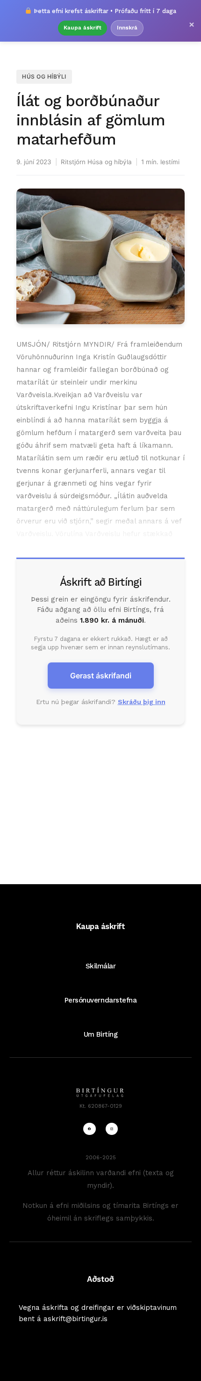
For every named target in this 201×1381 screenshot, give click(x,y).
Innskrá (127, 27)
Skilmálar (101, 966)
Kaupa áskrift (82, 27)
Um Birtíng (100, 1034)
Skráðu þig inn (141, 701)
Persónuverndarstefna (101, 1000)
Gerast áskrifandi (100, 675)
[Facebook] (89, 1129)
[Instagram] (112, 1129)
